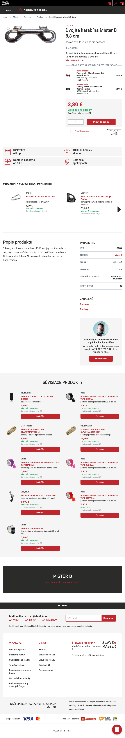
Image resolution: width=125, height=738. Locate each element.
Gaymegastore (46, 670)
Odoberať (108, 618)
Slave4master (82, 71)
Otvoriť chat (101, 358)
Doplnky (40, 17)
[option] (35, 202)
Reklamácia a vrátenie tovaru (20, 671)
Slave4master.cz (47, 654)
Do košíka (40, 416)
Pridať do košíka (101, 122)
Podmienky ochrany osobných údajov (18, 685)
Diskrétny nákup (17, 654)
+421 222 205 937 (101, 349)
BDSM (15, 17)
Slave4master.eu (47, 660)
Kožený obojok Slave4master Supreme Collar (89, 87)
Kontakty (43, 649)
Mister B (69, 25)
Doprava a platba (17, 649)
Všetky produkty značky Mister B (62, 582)
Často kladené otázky (19, 660)
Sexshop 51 (44, 665)
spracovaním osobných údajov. (80, 626)
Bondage (27, 17)
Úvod (5, 17)
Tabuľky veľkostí (17, 665)
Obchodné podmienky (19, 678)
